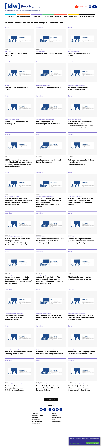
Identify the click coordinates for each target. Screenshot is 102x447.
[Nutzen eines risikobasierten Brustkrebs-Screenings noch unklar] (51, 337)
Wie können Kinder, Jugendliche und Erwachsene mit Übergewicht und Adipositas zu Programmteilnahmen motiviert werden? (48, 202)
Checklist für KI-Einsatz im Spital (49, 53)
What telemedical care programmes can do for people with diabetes (81, 352)
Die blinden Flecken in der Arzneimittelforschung (78, 88)
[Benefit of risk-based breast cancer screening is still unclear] (19, 337)
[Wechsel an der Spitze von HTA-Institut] (19, 72)
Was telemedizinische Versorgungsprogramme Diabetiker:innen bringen (14, 388)
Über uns (54, 413)
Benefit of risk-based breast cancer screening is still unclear (18, 352)
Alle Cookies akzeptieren (92, 443)
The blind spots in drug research (48, 87)
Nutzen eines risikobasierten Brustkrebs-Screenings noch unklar (49, 352)
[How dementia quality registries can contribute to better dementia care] (51, 300)
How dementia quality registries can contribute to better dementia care (49, 317)
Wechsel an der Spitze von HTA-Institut (17, 88)
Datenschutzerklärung (57, 417)
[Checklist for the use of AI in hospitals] (19, 38)
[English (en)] (90, 6)
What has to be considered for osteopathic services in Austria (79, 278)
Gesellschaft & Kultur (23, 17)
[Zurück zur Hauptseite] (94, 6)
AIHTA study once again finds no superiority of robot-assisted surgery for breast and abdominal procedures (80, 201)
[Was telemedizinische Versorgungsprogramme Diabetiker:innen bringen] (19, 371)
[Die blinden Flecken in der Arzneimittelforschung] (82, 72)
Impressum (54, 415)
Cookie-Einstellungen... (75, 443)
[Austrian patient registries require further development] (51, 145)
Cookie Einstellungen (56, 421)
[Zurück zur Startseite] (22, 7)
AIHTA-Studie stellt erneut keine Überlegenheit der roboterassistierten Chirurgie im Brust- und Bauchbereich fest (17, 241)
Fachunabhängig (73, 17)
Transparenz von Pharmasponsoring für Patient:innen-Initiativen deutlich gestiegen (50, 240)
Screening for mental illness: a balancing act (16, 122)
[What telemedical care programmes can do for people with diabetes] (82, 337)
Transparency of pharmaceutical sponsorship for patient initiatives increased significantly (81, 240)
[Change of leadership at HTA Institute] (82, 38)
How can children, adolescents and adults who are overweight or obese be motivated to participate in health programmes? (18, 201)
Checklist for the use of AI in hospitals (16, 54)
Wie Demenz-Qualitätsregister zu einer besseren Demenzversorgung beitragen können (81, 317)
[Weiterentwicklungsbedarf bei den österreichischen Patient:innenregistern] (82, 145)
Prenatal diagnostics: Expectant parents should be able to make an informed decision (49, 388)
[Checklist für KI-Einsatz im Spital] (51, 38)
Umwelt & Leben (48, 17)
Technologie (10, 17)
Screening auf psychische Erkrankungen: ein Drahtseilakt (48, 122)
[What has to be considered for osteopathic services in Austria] (82, 262)
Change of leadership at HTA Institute (79, 54)
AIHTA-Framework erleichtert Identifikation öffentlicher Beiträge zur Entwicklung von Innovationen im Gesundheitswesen (18, 163)
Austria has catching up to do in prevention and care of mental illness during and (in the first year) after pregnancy (18, 280)
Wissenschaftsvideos (88, 17)
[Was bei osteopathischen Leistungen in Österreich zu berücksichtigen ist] (19, 300)
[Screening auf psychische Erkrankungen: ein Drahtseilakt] (51, 107)
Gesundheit (36, 17)
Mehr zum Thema (51, 399)
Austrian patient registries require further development (49, 161)
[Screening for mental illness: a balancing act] (19, 107)
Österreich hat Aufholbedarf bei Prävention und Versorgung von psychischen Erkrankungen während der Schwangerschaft (50, 280)
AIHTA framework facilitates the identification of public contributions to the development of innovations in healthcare (80, 124)
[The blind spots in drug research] (51, 72)
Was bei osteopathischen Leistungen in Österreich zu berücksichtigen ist (15, 317)
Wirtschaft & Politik (61, 17)
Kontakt (53, 419)
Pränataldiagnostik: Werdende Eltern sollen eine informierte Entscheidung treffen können (79, 388)
